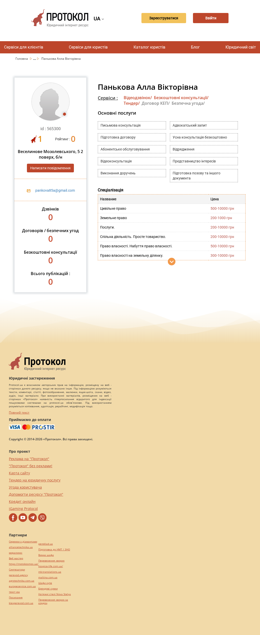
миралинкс (15, 552)
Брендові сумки (48, 588)
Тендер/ (132, 103)
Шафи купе (45, 583)
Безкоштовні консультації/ (181, 97)
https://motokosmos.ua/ (23, 564)
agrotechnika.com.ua (21, 580)
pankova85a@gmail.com (55, 190)
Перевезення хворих (51, 560)
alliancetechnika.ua (21, 547)
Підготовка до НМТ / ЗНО (54, 549)
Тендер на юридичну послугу (34, 480)
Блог (195, 47)
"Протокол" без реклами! (30, 465)
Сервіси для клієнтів (23, 47)
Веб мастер (16, 558)
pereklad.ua (45, 544)
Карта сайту (19, 473)
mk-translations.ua (49, 571)
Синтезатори (17, 569)
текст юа (14, 592)
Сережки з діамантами (23, 541)
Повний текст (19, 412)
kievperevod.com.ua (21, 603)
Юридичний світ (240, 47)
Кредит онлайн (22, 501)
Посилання (16, 597)
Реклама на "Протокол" (29, 458)
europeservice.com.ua (22, 586)
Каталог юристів (149, 47)
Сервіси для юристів (88, 47)
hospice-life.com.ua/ (50, 566)
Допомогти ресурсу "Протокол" (36, 494)
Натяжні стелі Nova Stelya (54, 594)
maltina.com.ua (47, 577)
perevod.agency (18, 575)
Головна (22, 58)
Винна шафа (46, 555)
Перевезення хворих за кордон (53, 601)
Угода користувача (25, 487)
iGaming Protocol (23, 508)
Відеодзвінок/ (138, 97)
